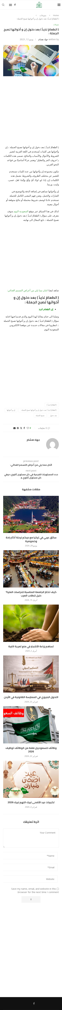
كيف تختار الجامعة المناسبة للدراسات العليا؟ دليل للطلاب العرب (31, 594)
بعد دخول (53, 415)
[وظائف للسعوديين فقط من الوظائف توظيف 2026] (31, 724)
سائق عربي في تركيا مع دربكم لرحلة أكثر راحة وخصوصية (31, 539)
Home (56, 15)
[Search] (3, 4)
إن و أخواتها (11, 410)
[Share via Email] (14, 428)
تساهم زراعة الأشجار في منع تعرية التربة (31, 646)
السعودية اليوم (21, 211)
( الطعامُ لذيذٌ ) (52, 405)
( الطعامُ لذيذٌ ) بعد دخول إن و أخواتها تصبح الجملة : (39, 410)
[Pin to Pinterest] (18, 428)
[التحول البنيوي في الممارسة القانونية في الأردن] (31, 674)
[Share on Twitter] (21, 428)
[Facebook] (15, 4)
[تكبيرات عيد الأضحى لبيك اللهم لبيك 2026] (31, 779)
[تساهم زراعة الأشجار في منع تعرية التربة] (31, 623)
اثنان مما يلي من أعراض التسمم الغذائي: (27, 290)
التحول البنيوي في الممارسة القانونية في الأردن (31, 697)
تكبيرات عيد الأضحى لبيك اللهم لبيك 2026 (31, 802)
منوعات (43, 15)
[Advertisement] (31, 113)
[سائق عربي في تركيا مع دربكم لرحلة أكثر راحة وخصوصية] (31, 514)
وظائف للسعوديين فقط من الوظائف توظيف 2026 (31, 750)
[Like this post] (28, 428)
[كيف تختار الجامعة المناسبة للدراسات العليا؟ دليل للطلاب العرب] (31, 568)
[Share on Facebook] (24, 428)
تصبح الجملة (40, 415)
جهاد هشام (43, 39)
